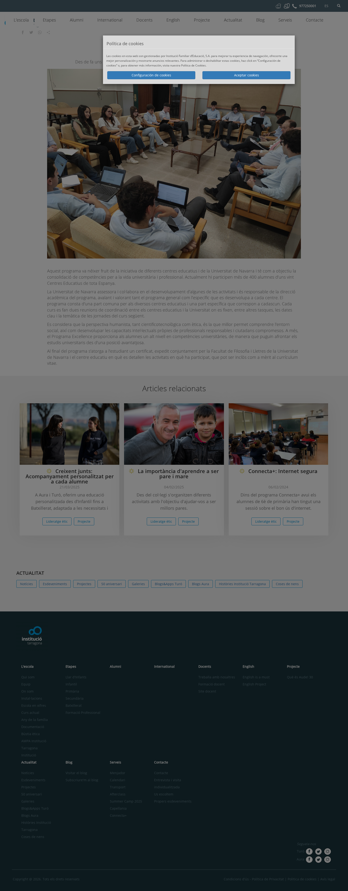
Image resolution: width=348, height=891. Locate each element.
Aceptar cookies (246, 75)
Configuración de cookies (151, 75)
